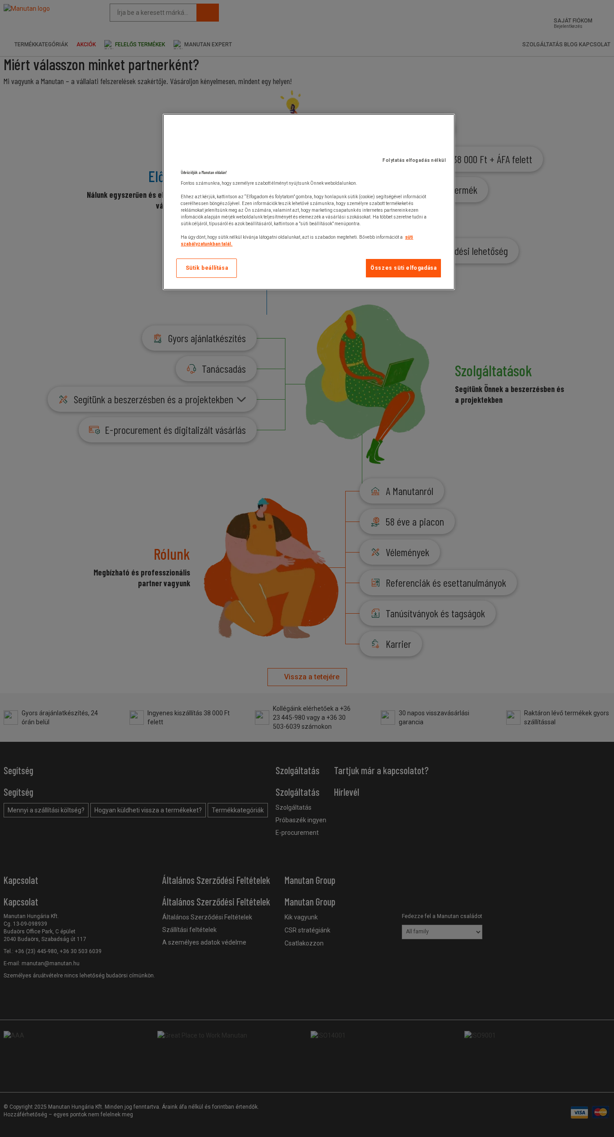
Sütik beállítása (207, 268)
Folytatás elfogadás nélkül (414, 160)
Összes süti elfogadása (403, 268)
